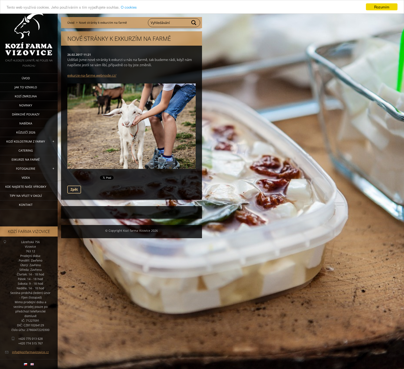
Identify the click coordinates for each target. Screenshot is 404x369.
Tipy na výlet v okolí (26, 196)
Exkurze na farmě (26, 159)
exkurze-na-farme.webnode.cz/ (91, 75)
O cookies (129, 7)
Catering (26, 150)
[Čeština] (25, 364)
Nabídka (25, 123)
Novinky (25, 105)
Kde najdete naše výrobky (25, 187)
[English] (32, 364)
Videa (26, 178)
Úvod (26, 78)
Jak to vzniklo (26, 87)
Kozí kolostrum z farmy (25, 141)
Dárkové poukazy (26, 114)
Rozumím (381, 6)
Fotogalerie (25, 169)
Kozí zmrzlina (26, 96)
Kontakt (26, 205)
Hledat (194, 23)
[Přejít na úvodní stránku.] (29, 29)
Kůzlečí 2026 (25, 132)
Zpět (74, 189)
